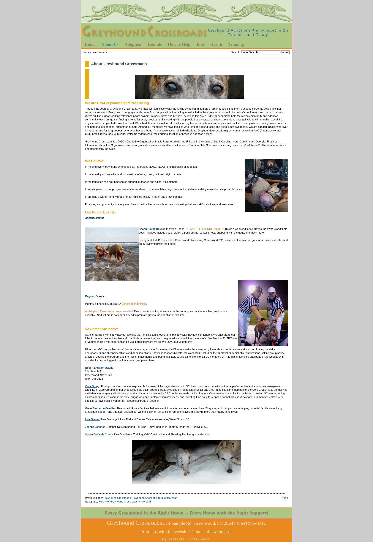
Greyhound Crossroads (186, 32)
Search (235, 52)
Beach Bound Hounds (152, 229)
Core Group (92, 386)
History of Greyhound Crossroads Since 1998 (125, 501)
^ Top (285, 497)
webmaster (223, 531)
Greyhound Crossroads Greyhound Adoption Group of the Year (140, 497)
